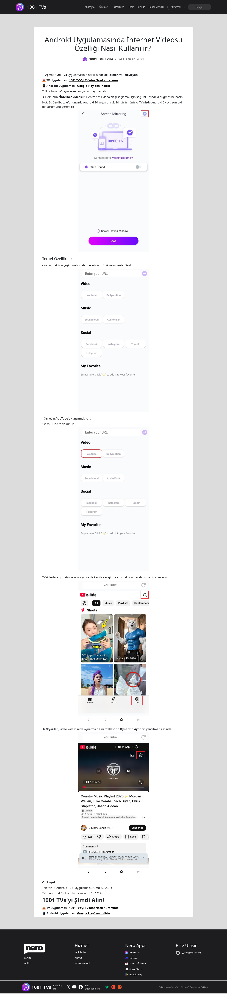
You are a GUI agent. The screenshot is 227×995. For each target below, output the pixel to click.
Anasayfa (90, 7)
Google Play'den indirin (93, 86)
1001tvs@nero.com (190, 952)
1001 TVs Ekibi (101, 59)
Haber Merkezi (156, 7)
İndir (131, 7)
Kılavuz (141, 7)
